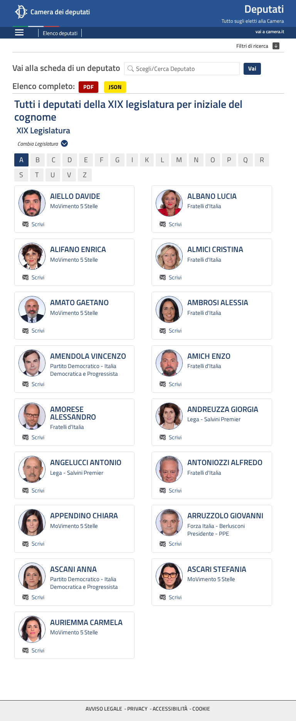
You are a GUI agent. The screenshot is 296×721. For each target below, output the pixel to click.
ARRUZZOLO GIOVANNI (225, 515)
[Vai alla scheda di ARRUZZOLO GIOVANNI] (169, 522)
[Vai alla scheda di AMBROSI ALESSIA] (169, 309)
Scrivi (37, 224)
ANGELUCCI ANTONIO (85, 462)
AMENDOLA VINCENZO (88, 356)
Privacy (137, 708)
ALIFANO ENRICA (78, 249)
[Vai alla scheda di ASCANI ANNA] (31, 576)
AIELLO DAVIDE (75, 196)
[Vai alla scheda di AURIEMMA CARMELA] (31, 629)
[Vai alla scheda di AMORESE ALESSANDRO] (31, 416)
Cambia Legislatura (38, 143)
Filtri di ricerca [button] (256, 46)
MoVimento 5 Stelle (74, 206)
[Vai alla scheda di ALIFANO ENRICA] (31, 256)
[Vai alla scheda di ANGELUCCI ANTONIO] (31, 469)
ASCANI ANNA (73, 569)
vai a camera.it (270, 31)
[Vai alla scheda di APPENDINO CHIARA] (31, 522)
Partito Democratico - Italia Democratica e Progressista (84, 369)
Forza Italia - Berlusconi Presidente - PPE (216, 529)
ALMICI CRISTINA (215, 249)
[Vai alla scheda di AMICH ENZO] (169, 363)
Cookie (201, 708)
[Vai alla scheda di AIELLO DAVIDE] (31, 203)
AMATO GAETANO (79, 302)
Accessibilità (170, 708)
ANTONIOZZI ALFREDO (224, 462)
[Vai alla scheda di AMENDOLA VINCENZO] (31, 363)
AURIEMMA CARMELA (86, 622)
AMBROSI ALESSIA (217, 302)
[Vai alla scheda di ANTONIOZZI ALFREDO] (169, 469)
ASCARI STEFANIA (216, 569)
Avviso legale (104, 708)
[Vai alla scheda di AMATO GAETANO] (31, 309)
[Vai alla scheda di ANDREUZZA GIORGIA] (169, 416)
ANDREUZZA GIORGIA (222, 409)
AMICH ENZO (208, 356)
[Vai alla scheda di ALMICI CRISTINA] (169, 256)
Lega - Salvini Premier (213, 419)
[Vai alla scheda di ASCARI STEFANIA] (169, 576)
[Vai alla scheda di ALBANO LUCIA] (169, 203)
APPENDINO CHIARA (84, 515)
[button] (88, 87)
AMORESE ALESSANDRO (73, 413)
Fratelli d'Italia (204, 206)
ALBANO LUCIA (212, 196)
